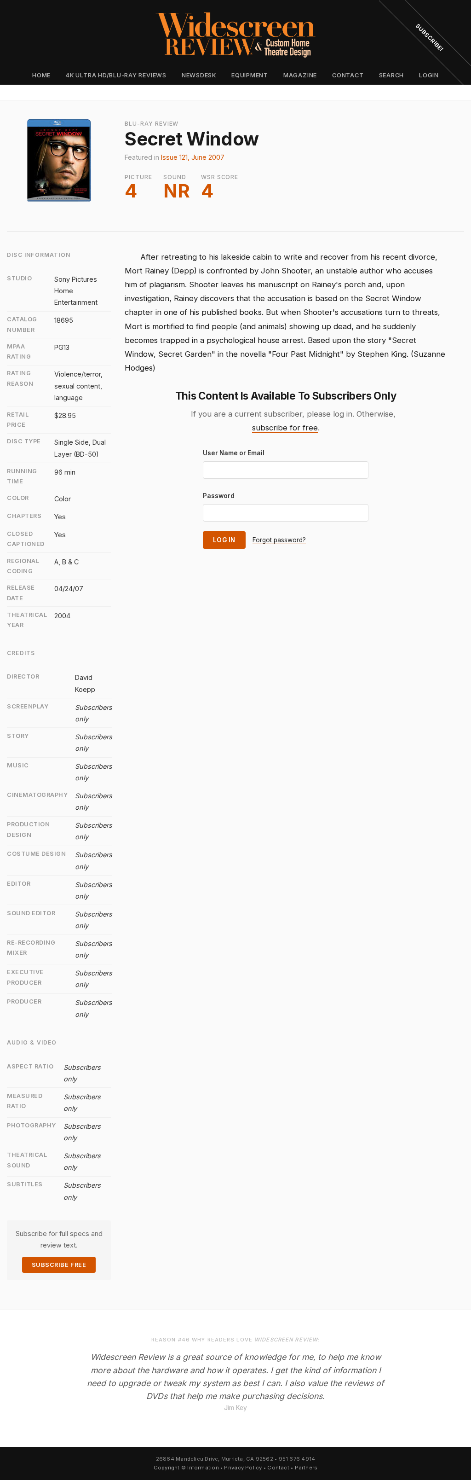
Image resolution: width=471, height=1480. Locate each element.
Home (41, 75)
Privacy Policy (243, 1467)
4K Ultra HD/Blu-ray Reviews (116, 75)
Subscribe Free (59, 1264)
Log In (224, 540)
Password (219, 495)
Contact (347, 75)
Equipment (249, 75)
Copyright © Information (186, 1467)
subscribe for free (285, 427)
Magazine (300, 75)
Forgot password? (279, 540)
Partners (306, 1467)
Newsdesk (199, 75)
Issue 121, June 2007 (192, 157)
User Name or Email (233, 453)
